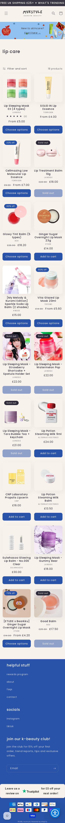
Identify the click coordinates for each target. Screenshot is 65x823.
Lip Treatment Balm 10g (48, 172)
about (10, 681)
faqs (9, 689)
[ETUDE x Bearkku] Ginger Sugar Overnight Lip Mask (16, 624)
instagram (13, 718)
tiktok (10, 726)
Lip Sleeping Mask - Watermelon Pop (48, 366)
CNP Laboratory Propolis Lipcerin (16, 496)
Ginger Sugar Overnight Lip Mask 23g (48, 237)
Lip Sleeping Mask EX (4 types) (16, 107)
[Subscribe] (54, 768)
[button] (6, 13)
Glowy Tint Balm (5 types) (16, 236)
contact (12, 697)
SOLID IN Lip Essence (48, 107)
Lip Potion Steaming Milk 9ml (48, 432)
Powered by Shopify (39, 822)
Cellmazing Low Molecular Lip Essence (17, 174)
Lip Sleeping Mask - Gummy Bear (48, 559)
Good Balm (48, 621)
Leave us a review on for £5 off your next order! (32, 790)
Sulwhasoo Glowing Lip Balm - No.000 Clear (16, 561)
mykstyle (27, 822)
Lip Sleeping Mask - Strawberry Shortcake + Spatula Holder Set (16, 369)
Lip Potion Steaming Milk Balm (48, 497)
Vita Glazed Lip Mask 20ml (48, 299)
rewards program (17, 674)
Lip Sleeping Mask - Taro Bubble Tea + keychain (16, 434)
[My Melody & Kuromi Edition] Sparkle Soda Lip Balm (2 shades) (16, 302)
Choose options (17, 129)
